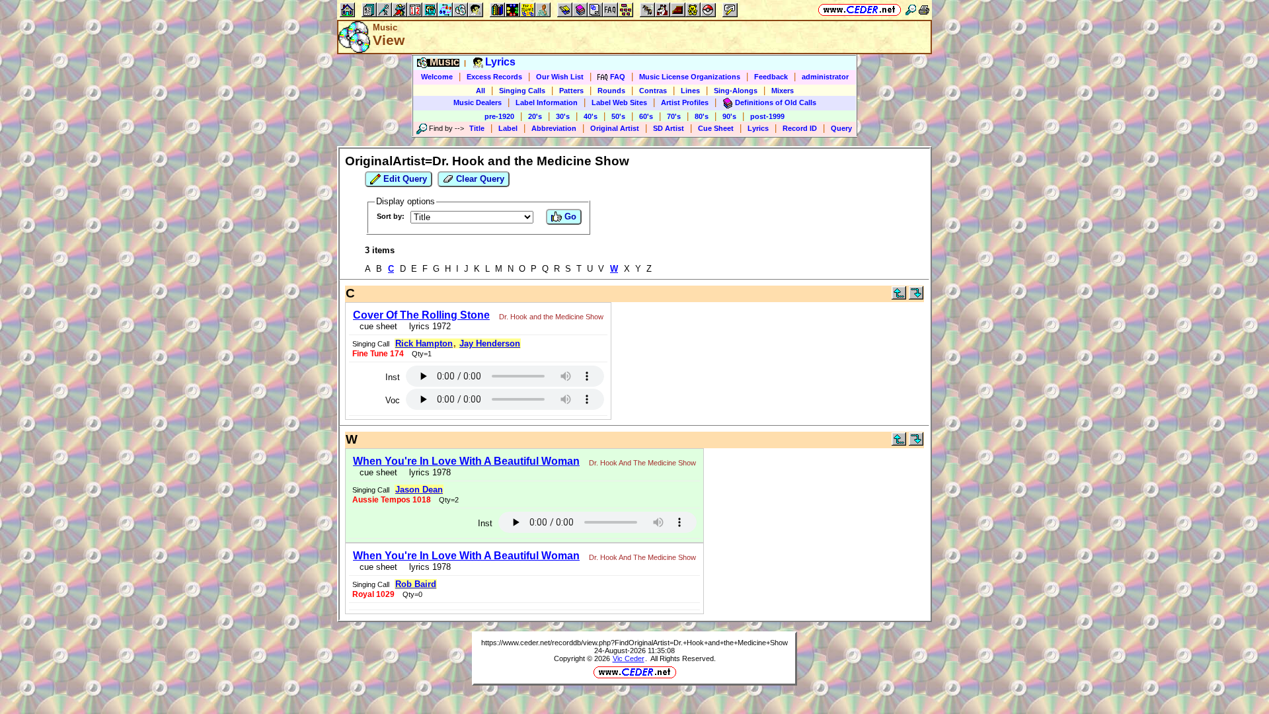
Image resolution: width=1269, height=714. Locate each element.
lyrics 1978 (427, 472)
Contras (653, 91)
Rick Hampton (424, 343)
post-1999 (767, 116)
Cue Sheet (716, 128)
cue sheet (378, 326)
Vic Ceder (628, 658)
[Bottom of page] (916, 296)
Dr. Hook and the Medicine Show (551, 317)
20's (535, 116)
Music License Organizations (689, 77)
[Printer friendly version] (924, 10)
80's (702, 116)
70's (674, 116)
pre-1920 (499, 116)
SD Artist (668, 128)
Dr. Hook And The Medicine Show (642, 463)
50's (618, 116)
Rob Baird (415, 584)
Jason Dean (419, 490)
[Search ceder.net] (910, 10)
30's (563, 116)
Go (569, 216)
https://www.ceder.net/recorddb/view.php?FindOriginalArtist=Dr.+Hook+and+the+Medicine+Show (634, 643)
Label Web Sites (619, 102)
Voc (392, 400)
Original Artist (614, 128)
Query (841, 128)
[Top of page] (899, 296)
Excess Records (494, 77)
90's (729, 116)
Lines (690, 91)
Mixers (782, 91)
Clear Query (478, 179)
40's (590, 116)
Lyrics (758, 128)
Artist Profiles (685, 102)
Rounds (611, 91)
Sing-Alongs (735, 91)
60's (646, 116)
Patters (571, 91)
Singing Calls (522, 91)
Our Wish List (560, 77)
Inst (392, 377)
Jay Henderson (489, 343)
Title (476, 128)
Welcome (437, 77)
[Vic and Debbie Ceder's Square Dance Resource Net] (859, 10)
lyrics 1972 (427, 326)
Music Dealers (477, 102)
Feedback (771, 77)
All (480, 91)
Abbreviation (553, 128)
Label (508, 128)
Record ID (800, 128)
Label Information (547, 102)
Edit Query (404, 179)
